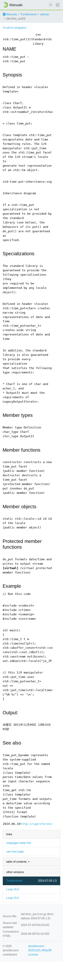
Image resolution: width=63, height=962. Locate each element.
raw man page (15, 851)
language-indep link (18, 842)
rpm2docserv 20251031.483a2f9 (40, 948)
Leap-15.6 (12, 897)
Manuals (11, 14)
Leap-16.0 (12, 889)
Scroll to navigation (14, 27)
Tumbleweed (28, 14)
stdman (44, 14)
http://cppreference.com (41, 824)
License (33, 954)
